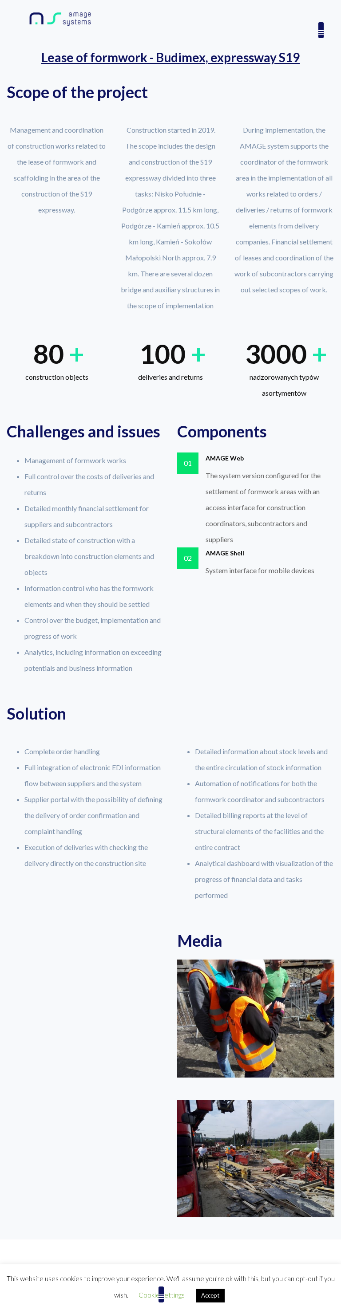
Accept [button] (210, 1295)
